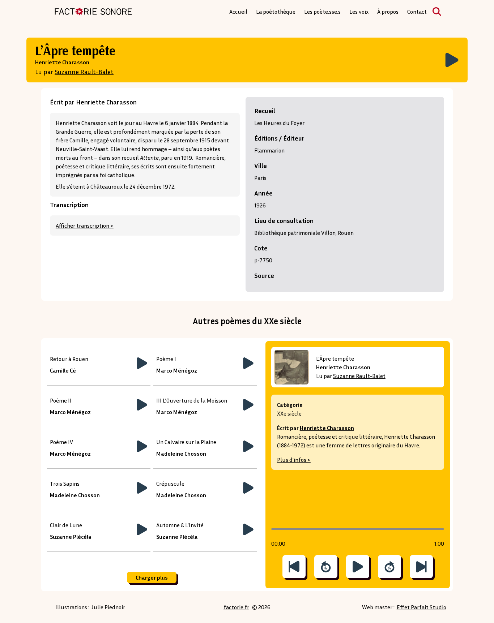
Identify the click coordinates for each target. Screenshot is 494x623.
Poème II (61, 400)
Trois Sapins (65, 483)
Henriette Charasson (62, 62)
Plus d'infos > (294, 459)
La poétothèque (275, 11)
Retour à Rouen (69, 358)
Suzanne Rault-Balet (84, 72)
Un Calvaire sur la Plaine (186, 442)
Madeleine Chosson (181, 453)
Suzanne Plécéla (70, 536)
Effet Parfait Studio (421, 607)
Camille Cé (63, 370)
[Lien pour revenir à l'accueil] (93, 11)
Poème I (166, 358)
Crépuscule (170, 483)
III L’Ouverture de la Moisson (191, 400)
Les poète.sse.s (322, 11)
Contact (417, 11)
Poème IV (61, 442)
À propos (388, 11)
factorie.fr (236, 607)
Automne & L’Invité (180, 525)
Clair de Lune (66, 525)
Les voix (359, 11)
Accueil (238, 11)
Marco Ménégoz (176, 370)
